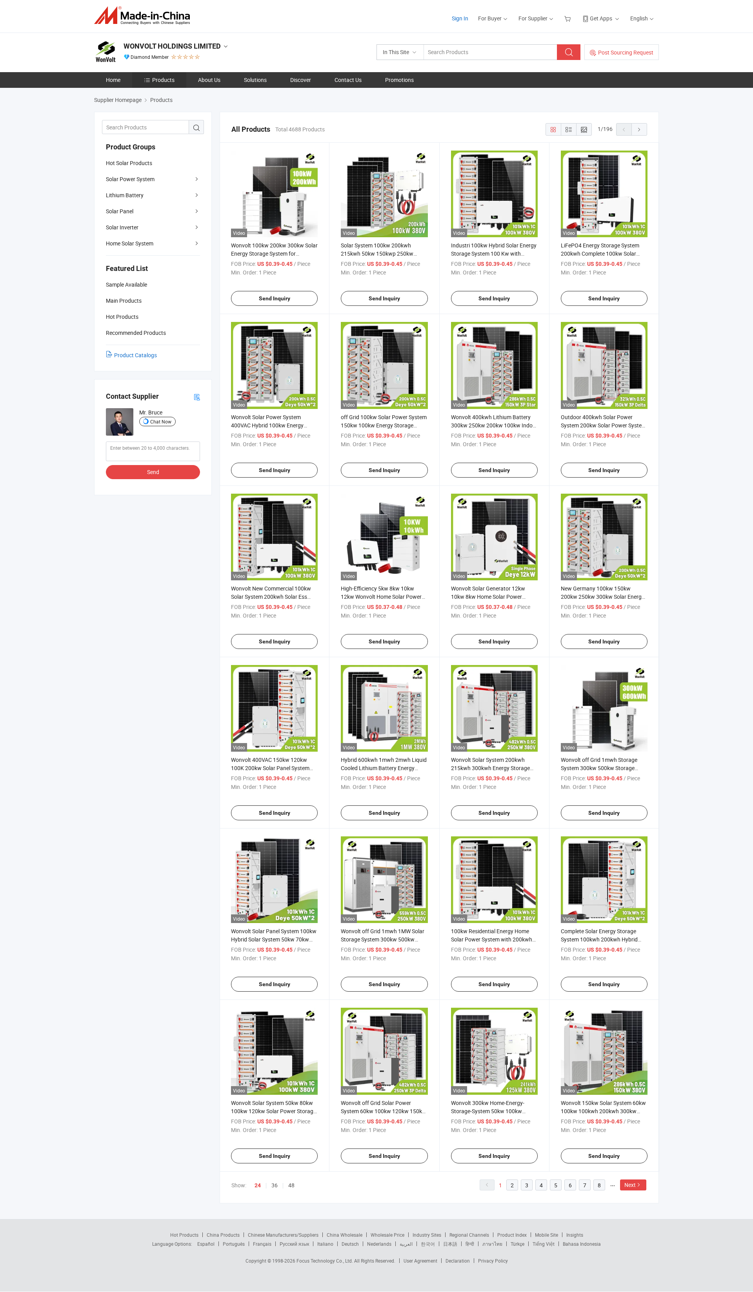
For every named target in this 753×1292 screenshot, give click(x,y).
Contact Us (348, 80)
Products (163, 80)
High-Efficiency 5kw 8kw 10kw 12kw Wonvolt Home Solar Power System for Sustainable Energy (381, 597)
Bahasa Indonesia (582, 1244)
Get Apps (601, 18)
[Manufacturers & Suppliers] (144, 15)
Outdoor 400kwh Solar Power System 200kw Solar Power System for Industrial (603, 425)
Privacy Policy (493, 1260)
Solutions (255, 80)
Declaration (458, 1260)
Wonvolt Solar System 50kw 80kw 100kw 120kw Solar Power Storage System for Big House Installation (273, 1111)
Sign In (460, 18)
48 (291, 1185)
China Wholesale (344, 1235)
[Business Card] (197, 396)
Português (234, 1244)
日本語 (450, 1244)
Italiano (325, 1244)
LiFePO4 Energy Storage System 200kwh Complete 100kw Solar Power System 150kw (600, 253)
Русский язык (294, 1244)
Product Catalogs (135, 355)
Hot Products (184, 1235)
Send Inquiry (274, 298)
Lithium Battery (125, 195)
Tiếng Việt (544, 1244)
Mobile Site (546, 1235)
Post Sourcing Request (625, 52)
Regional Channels (469, 1235)
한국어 (428, 1244)
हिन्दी (470, 1244)
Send (153, 472)
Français (262, 1244)
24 (258, 1185)
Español (206, 1244)
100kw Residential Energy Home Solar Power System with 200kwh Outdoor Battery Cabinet (491, 939)
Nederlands (379, 1244)
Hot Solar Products (129, 163)
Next (630, 1184)
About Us (209, 80)
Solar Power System (130, 179)
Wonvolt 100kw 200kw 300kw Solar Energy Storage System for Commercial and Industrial (274, 253)
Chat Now (160, 421)
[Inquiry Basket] (568, 18)
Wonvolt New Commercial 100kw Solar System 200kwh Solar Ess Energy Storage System (271, 597)
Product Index (512, 1235)
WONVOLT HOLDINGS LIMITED (172, 46)
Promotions (399, 80)
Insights (574, 1235)
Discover (300, 80)
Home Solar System (129, 243)
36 (274, 1185)
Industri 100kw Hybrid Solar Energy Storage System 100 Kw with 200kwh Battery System (494, 253)
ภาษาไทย (492, 1244)
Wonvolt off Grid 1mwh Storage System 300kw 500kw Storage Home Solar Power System (599, 768)
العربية (406, 1244)
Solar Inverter (122, 227)
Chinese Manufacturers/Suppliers (283, 1235)
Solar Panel (119, 211)
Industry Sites (427, 1235)
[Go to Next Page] (639, 129)
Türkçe (517, 1244)
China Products (223, 1235)
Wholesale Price (387, 1235)
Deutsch (350, 1244)
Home (113, 80)
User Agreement (420, 1260)
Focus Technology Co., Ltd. (325, 1260)
